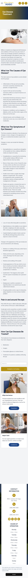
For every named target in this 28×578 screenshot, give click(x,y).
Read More (14, 408)
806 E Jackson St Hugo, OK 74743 (14, 499)
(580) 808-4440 (14, 507)
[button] (2, 3)
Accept (14, 574)
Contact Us (14, 444)
